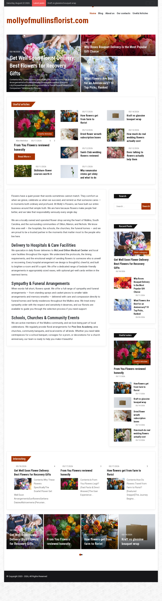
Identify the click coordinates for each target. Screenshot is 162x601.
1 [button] (80, 555)
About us (110, 13)
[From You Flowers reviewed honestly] (69, 484)
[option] (81, 56)
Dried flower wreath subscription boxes (66, 3)
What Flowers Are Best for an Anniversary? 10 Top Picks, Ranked (99, 83)
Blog (100, 13)
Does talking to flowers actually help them (135, 156)
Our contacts (123, 13)
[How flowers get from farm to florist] (69, 116)
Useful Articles (140, 13)
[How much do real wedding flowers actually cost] (115, 135)
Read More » (24, 156)
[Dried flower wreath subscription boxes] (69, 134)
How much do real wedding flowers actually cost (136, 137)
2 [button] (81, 554)
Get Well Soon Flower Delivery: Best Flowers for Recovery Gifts (42, 66)
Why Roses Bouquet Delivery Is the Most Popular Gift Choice (142, 285)
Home (93, 13)
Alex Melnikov (22, 141)
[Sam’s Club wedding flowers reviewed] (69, 152)
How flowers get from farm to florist (89, 119)
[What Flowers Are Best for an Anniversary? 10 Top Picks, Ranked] (99, 74)
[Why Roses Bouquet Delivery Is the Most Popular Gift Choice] (118, 38)
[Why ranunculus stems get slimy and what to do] (69, 171)
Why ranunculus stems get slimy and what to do (88, 174)
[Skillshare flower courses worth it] (22, 171)
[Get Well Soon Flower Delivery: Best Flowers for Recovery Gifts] (22, 484)
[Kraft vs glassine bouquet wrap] (115, 115)
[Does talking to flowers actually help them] (115, 152)
